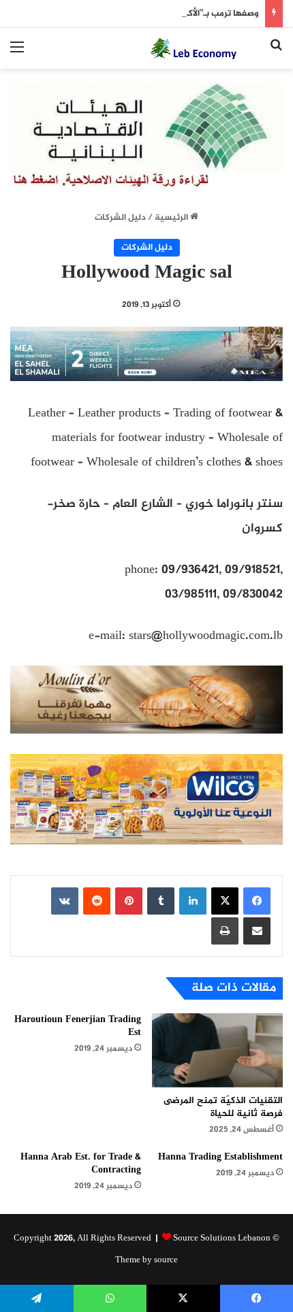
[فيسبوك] (257, 901)
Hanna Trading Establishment (220, 1157)
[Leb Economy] (204, 48)
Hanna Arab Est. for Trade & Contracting (80, 1163)
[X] (224, 901)
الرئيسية (172, 217)
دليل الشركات (120, 217)
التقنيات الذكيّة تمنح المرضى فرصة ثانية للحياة (223, 1107)
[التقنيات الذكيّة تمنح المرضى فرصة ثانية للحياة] (217, 1050)
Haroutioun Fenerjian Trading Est (77, 1026)
